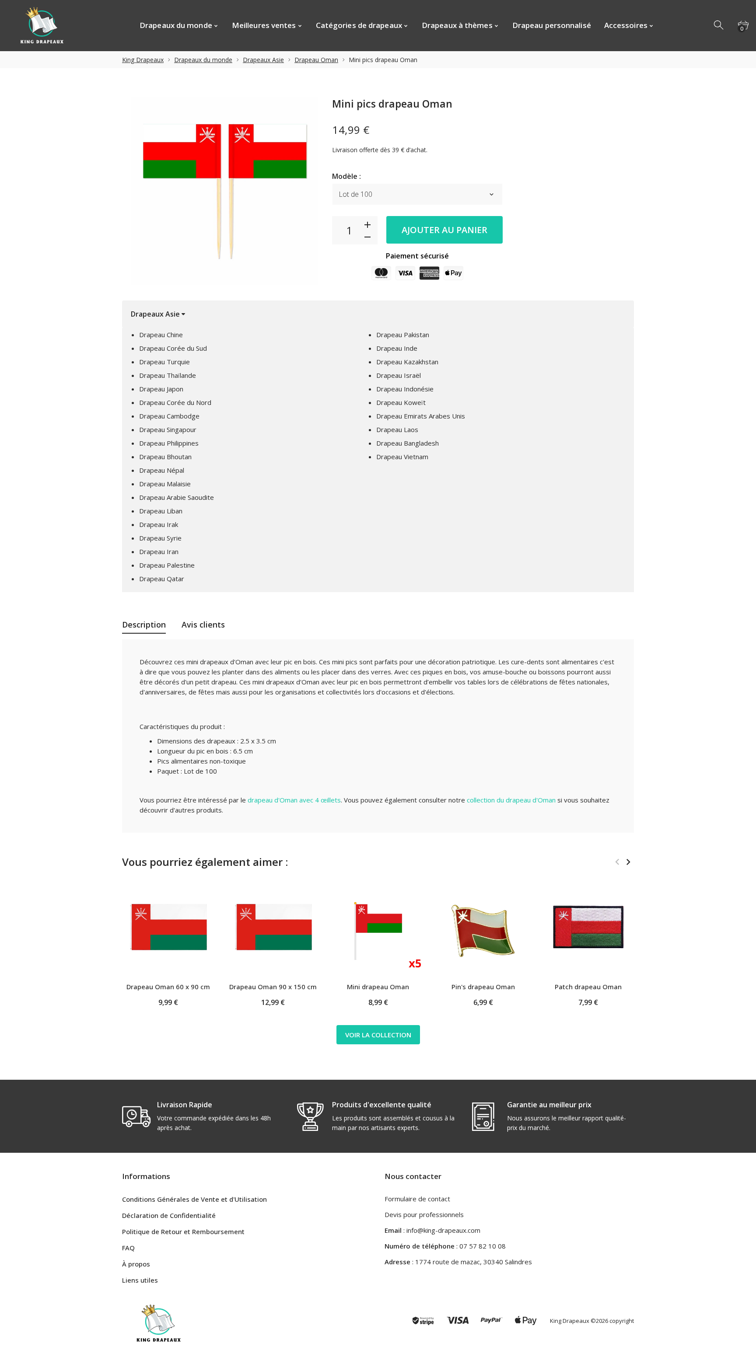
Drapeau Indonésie (405, 388)
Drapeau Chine (161, 334)
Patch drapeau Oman (588, 986)
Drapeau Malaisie (165, 483)
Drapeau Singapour (167, 429)
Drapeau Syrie (160, 538)
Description (144, 624)
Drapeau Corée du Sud (173, 348)
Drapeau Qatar (161, 578)
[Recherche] (719, 25)
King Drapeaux (143, 60)
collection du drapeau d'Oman (511, 799)
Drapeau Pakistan (402, 334)
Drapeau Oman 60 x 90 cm (168, 986)
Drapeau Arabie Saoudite (176, 497)
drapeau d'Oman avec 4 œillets (294, 799)
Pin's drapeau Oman (483, 986)
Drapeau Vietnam (402, 456)
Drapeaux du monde (203, 60)
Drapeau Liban (160, 510)
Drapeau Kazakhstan (407, 361)
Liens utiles (140, 1280)
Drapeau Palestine (167, 565)
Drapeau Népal (161, 470)
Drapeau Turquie (164, 361)
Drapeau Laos (397, 429)
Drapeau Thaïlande (167, 375)
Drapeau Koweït (401, 402)
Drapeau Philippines (169, 443)
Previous (617, 862)
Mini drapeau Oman (378, 986)
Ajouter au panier (444, 230)
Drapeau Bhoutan (165, 456)
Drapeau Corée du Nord (175, 402)
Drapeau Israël (398, 375)
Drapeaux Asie (263, 60)
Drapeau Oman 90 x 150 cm (273, 986)
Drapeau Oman (316, 60)
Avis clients (203, 624)
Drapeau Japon (161, 388)
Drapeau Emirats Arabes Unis (420, 416)
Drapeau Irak (158, 524)
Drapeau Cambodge (169, 416)
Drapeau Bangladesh (407, 443)
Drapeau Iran (158, 551)
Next (628, 862)
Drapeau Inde (396, 348)
